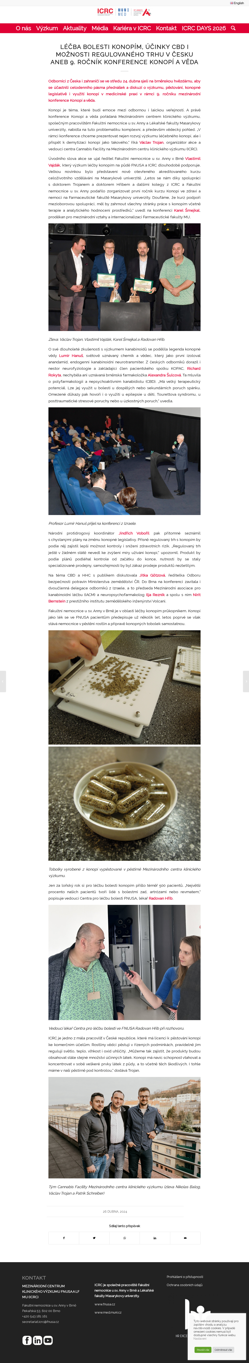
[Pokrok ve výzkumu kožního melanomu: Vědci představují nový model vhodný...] (246, 681)
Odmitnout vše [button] (223, 1349)
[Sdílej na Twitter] (94, 1238)
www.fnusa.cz (105, 1304)
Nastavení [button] (200, 1338)
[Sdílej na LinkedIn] (155, 1238)
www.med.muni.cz (108, 1312)
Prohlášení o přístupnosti (185, 1277)
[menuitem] (236, 3)
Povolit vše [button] (203, 1349)
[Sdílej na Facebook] (64, 1238)
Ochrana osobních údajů (185, 1285)
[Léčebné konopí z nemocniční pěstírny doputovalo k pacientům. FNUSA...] (3, 681)
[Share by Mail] (185, 1238)
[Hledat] (232, 28)
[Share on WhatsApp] (125, 1238)
